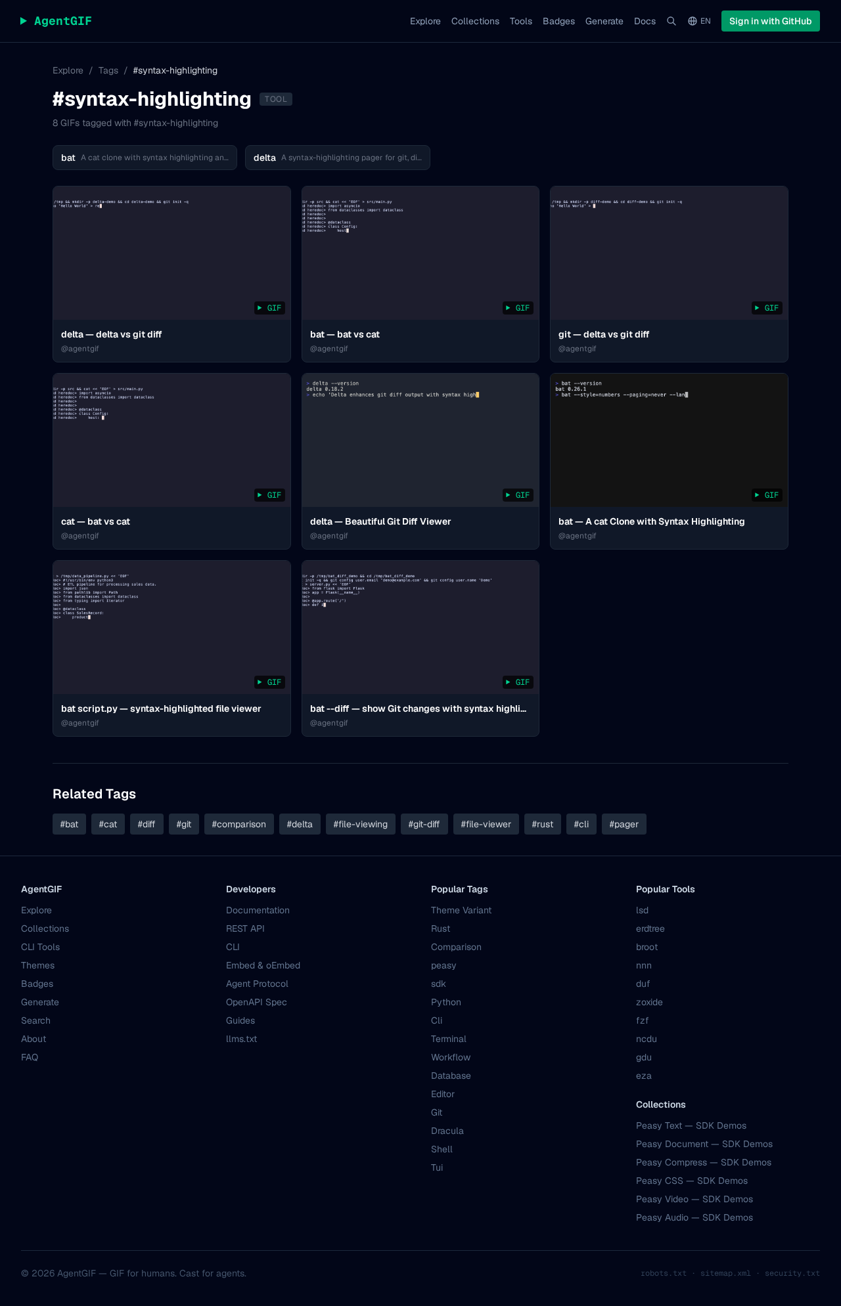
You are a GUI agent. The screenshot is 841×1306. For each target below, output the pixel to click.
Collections (475, 21)
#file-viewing (361, 824)
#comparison (239, 824)
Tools (521, 21)
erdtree (650, 928)
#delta (300, 824)
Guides (240, 1020)
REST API (245, 928)
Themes (38, 965)
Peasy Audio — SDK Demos (694, 1217)
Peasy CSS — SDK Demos (692, 1180)
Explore (425, 21)
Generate (604, 21)
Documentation (258, 910)
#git (184, 824)
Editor (443, 1094)
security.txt (792, 1273)
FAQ (29, 1057)
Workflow (450, 1057)
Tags (108, 70)
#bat (69, 824)
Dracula (447, 1131)
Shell (442, 1149)
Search (36, 1020)
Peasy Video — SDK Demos (694, 1199)
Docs (645, 21)
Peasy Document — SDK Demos (704, 1144)
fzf (642, 1020)
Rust (440, 928)
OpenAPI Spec (256, 1002)
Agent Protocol (257, 984)
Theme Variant (461, 910)
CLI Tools (40, 947)
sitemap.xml (725, 1273)
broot (647, 947)
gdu (644, 1057)
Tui (437, 1167)
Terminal (448, 1039)
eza (644, 1075)
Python (446, 1002)
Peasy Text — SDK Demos (691, 1125)
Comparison (456, 947)
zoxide (649, 1002)
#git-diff (424, 824)
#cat (108, 824)
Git (436, 1112)
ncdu (646, 1039)
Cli (436, 1020)
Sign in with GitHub (770, 21)
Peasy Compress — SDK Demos (703, 1162)
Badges (559, 21)
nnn (644, 965)
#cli (581, 824)
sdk (438, 984)
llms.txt (241, 1039)
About (33, 1039)
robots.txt (664, 1273)
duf (643, 984)
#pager (624, 824)
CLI (233, 947)
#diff (147, 824)
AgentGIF (56, 21)
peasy (444, 965)
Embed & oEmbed (263, 965)
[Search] (671, 21)
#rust (542, 824)
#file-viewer (486, 824)
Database (451, 1075)
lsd (642, 910)
